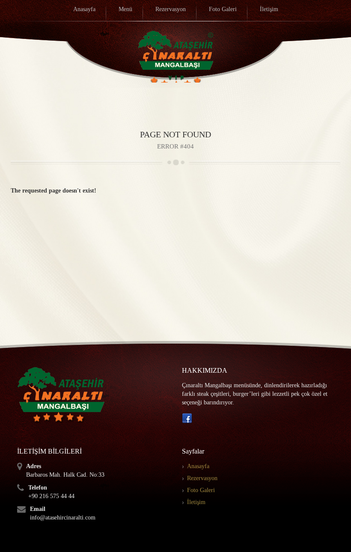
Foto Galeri (201, 490)
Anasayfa (198, 466)
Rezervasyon (202, 478)
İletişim (196, 502)
